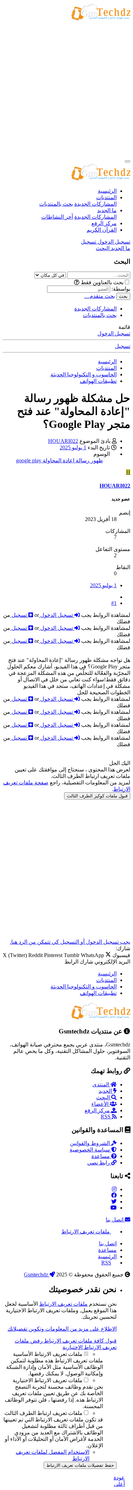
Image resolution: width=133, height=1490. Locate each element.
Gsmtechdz (36, 1274)
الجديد (106, 1091)
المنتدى (101, 1084)
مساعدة (101, 1156)
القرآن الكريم (102, 230)
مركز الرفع (104, 223)
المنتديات (106, 197)
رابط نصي (99, 1163)
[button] (76, 282)
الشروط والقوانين (90, 1143)
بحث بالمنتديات (56, 204)
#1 (114, 603)
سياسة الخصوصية (90, 1150)
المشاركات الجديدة (95, 204)
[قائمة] (127, 161)
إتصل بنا (108, 1243)
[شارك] (114, 597)
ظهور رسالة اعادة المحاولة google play (59, 460)
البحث (103, 1097)
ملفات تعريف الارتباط (86, 1231)
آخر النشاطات (57, 217)
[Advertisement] (66, 88)
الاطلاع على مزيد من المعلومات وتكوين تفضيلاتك (62, 1329)
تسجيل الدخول (114, 333)
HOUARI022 (63, 441)
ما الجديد (107, 210)
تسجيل (122, 346)
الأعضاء (100, 1104)
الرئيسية (107, 191)
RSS (106, 1116)
